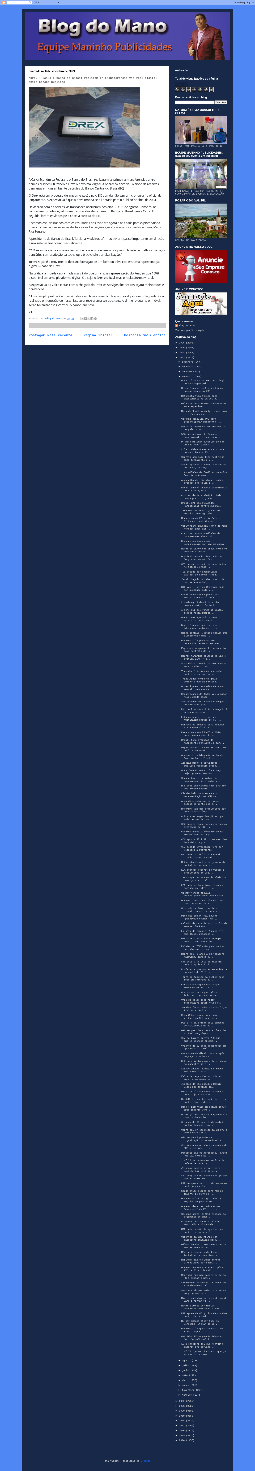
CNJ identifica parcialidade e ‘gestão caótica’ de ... (201, 1338)
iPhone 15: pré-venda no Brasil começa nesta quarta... (202, 611)
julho (186, 1365)
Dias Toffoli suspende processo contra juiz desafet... (202, 1093)
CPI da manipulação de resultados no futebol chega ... (203, 566)
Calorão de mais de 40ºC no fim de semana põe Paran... (204, 925)
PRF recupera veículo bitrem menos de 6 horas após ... (204, 1185)
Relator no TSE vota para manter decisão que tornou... (202, 948)
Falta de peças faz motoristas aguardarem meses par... (201, 1078)
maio (185, 1375)
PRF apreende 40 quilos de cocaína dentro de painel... (204, 1315)
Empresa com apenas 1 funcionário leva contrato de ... (203, 650)
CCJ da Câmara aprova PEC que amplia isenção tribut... (200, 1039)
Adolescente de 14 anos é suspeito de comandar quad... (204, 703)
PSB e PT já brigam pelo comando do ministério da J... (202, 1024)
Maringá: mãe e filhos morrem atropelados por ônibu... (200, 1261)
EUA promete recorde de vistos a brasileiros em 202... (202, 871)
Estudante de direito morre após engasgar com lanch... (202, 1055)
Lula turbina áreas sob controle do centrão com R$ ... (202, 451)
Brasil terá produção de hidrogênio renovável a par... (202, 741)
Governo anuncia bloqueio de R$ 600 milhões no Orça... (202, 833)
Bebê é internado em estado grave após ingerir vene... (203, 1108)
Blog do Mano (187, 325)
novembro (188, 366)
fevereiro (189, 1390)
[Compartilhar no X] (89, 318)
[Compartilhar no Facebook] (92, 318)
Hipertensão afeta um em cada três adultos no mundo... (204, 749)
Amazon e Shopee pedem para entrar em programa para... (204, 1292)
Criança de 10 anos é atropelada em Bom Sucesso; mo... (202, 1123)
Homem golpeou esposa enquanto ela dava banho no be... (204, 1116)
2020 (182, 1410)
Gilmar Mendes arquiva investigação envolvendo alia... (204, 894)
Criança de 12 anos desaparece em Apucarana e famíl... (203, 1047)
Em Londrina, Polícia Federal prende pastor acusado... (200, 856)
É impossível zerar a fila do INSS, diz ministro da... (200, 1223)
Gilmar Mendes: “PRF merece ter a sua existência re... (203, 1246)
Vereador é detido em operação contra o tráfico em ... (201, 673)
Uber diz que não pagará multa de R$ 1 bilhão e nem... (203, 1276)
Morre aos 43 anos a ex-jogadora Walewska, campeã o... (202, 955)
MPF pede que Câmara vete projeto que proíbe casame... (203, 787)
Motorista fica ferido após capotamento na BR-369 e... (200, 397)
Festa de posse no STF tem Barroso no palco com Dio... (204, 428)
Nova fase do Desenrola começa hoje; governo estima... (201, 772)
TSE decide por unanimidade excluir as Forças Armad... (200, 573)
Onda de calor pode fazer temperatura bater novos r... (202, 1001)
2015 (182, 1435)
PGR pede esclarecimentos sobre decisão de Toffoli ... (202, 887)
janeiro (187, 1394)
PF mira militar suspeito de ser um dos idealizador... (202, 443)
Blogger (145, 1461)
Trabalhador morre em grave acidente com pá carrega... (200, 680)
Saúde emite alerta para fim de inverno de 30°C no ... (202, 1192)
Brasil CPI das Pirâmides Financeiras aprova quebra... (202, 504)
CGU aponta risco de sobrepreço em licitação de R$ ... (204, 825)
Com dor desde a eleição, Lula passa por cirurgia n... (201, 497)
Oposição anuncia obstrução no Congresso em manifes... (201, 558)
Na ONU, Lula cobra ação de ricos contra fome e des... (203, 1101)
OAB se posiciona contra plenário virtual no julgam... (203, 1032)
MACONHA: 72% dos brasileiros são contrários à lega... (203, 810)
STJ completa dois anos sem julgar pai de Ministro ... (204, 1177)
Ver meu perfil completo (191, 330)
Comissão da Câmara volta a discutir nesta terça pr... (200, 910)
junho (186, 1370)
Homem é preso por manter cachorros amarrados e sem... (202, 1307)
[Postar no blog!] (85, 318)
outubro (187, 371)
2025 (182, 347)
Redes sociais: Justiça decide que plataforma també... (204, 634)
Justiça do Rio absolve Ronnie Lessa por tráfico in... (201, 1085)
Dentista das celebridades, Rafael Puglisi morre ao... (204, 1154)
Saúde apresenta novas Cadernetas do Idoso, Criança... (203, 466)
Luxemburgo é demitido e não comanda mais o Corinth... (200, 604)
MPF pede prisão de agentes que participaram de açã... (202, 1231)
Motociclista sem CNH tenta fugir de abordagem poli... (203, 382)
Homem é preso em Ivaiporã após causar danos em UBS (202, 390)
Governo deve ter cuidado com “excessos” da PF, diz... (200, 1208)
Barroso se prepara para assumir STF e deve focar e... (202, 726)
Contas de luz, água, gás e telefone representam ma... (200, 994)
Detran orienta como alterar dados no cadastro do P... (204, 1062)
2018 (182, 1420)
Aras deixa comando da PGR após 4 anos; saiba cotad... (203, 665)
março (186, 1385)
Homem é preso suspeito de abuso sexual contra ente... (202, 688)
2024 (182, 352)
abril (186, 1380)
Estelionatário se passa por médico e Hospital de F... (200, 596)
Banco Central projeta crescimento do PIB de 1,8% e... (204, 489)
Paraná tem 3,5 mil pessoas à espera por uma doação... (200, 619)
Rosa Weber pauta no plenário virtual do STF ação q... (200, 1017)
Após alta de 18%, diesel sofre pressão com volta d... (202, 481)
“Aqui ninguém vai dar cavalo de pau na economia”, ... (202, 581)
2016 (182, 1430)
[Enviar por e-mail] (82, 318)
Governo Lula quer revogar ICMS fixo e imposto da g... (202, 1330)
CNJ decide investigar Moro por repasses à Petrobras (202, 848)
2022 (182, 1401)
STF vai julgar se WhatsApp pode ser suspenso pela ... (202, 588)
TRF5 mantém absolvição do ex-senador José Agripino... (201, 512)
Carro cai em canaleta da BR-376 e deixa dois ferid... (204, 1131)
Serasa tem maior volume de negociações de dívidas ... (200, 779)
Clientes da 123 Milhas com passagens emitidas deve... (200, 1238)
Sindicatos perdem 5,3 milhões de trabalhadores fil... (203, 1284)
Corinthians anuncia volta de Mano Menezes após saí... (204, 527)
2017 (182, 1425)
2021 (182, 1406)
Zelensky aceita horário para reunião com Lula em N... (200, 1169)
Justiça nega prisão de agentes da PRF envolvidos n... (204, 1147)
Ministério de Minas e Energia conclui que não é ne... (201, 940)
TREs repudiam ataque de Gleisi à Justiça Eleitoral (203, 879)
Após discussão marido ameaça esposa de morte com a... (200, 803)
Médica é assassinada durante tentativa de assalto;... (200, 1254)
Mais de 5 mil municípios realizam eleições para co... (204, 413)
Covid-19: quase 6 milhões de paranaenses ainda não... (200, 535)
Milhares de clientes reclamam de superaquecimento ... (203, 405)
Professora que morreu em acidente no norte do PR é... (204, 971)
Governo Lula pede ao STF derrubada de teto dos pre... (202, 642)
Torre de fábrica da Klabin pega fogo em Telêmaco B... (202, 978)
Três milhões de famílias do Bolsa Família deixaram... (204, 474)
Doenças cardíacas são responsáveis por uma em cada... (204, 542)
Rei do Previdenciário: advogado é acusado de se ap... (204, 711)
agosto (187, 1360)
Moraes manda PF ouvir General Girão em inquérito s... (201, 520)
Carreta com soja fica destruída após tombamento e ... (202, 458)
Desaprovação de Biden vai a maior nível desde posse (204, 695)
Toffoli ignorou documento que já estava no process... (203, 1353)
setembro (188, 376)
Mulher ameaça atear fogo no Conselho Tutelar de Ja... (200, 1322)
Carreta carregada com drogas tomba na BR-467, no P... (200, 986)
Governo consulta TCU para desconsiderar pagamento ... (201, 420)
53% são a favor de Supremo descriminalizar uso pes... (200, 435)
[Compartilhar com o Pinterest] (95, 318)
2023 (182, 357)
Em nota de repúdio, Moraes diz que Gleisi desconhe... (202, 932)
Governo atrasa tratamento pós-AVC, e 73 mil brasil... (202, 1269)
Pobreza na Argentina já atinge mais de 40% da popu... (202, 818)
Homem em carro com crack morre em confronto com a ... (204, 550)
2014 (182, 1440)
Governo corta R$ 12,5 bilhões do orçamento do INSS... (203, 1215)
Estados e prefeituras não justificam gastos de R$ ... (201, 718)
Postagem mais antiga (145, 335)
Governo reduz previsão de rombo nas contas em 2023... (202, 902)
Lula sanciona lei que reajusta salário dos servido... (202, 1345)
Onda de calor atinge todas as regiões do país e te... (201, 1200)
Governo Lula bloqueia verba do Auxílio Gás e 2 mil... (202, 757)
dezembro (188, 361)
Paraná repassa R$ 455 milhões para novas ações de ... (201, 734)
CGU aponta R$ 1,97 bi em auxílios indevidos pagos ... (204, 841)
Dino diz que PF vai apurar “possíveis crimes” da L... (200, 917)
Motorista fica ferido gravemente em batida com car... (203, 864)
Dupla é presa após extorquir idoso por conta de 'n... (200, 627)
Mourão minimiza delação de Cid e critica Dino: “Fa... (203, 657)
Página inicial (98, 335)
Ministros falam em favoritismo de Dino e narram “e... (204, 1299)
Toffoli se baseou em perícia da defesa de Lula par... (202, 1162)
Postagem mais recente (50, 335)
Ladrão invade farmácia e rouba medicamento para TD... (202, 1070)
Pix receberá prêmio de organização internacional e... (203, 1139)
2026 (182, 342)
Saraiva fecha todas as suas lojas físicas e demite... (204, 1009)
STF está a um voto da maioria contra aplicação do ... (201, 963)
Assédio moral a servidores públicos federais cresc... (200, 764)
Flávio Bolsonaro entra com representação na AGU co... (200, 795)
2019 (182, 1415)
